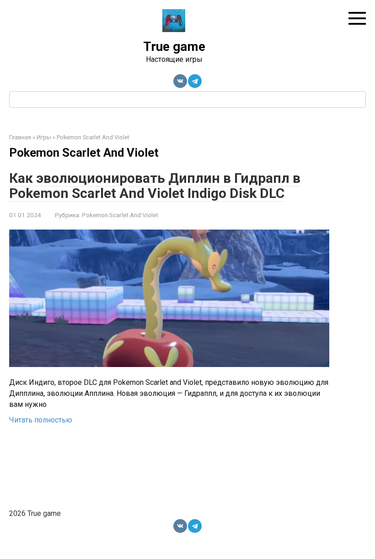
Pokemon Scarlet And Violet (120, 215)
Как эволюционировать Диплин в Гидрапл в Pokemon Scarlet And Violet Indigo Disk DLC (154, 185)
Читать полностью (40, 420)
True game (174, 46)
